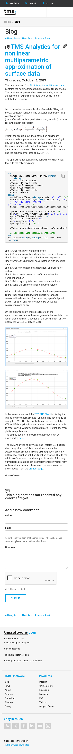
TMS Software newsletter (16, 745)
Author (9, 515)
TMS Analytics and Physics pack (47, 85)
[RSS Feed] (7, 726)
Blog (17, 21)
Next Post (27, 38)
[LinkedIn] (32, 726)
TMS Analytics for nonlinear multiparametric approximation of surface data (32, 60)
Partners (9, 694)
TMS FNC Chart (42, 414)
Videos (42, 702)
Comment (10, 547)
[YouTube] (40, 726)
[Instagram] (48, 726)
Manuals (43, 694)
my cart (32, 3)
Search (53, 12)
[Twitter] (15, 726)
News (7, 686)
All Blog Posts (12, 38)
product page (36, 468)
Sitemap (9, 702)
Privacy (8, 706)
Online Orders (46, 686)
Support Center (46, 706)
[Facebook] (24, 726)
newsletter (14, 3)
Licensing (44, 690)
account (50, 3)
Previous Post (42, 38)
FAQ (41, 698)
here (21, 438)
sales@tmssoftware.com (17, 655)
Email (8, 527)
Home (7, 21)
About (8, 690)
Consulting (10, 698)
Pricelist (43, 682)
